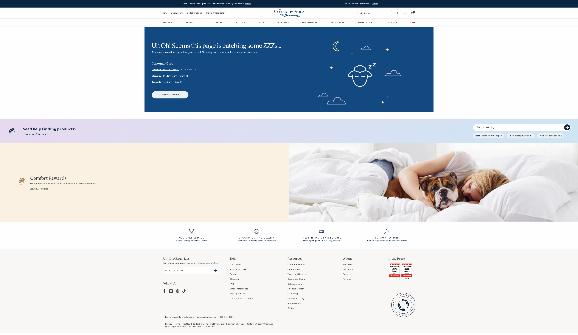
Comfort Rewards (296, 264)
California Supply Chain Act (259, 324)
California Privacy (236, 324)
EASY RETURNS (332, 237)
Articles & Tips (294, 303)
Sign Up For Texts (238, 293)
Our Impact (348, 269)
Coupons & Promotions (241, 298)
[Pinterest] (177, 291)
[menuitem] (167, 23)
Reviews (347, 279)
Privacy (168, 324)
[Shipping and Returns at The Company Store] (321, 232)
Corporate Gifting (296, 279)
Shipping (234, 279)
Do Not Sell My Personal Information (209, 324)
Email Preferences (239, 288)
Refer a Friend (294, 269)
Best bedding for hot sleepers (488, 135)
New (165, 12)
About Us (347, 264)
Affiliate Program (295, 288)
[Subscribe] (215, 270)
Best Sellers (177, 12)
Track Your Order (238, 269)
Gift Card (291, 308)
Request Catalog (295, 298)
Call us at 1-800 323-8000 (165, 69)
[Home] (289, 13)
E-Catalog (292, 293)
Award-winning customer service (191, 240)
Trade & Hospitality (215, 12)
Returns (234, 274)
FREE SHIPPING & (312, 237)
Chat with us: (190, 69)
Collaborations (194, 12)
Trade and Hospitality (298, 274)
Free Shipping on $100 (313, 240)
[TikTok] (184, 291)
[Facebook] (164, 291)
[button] (398, 13)
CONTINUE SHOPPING (170, 94)
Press (346, 274)
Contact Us (235, 264)
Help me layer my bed (520, 135)
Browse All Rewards (39, 189)
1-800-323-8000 (226, 317)
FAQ (232, 284)
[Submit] (567, 127)
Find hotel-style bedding (550, 135)
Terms (248, 3)
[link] (283, 23)
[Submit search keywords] (361, 13)
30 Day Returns (333, 240)
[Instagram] (171, 291)
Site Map (186, 324)
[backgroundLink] (216, 4)
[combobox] (375, 13)
